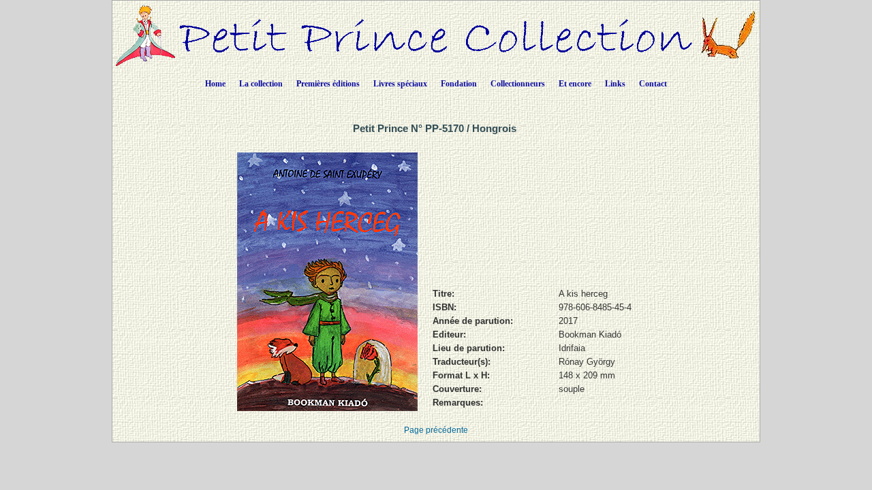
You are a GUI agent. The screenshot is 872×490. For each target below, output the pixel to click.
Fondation (459, 83)
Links (615, 83)
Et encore (575, 83)
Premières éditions (328, 83)
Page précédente (436, 430)
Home (215, 83)
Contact (653, 83)
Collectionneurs (517, 83)
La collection (261, 83)
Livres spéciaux (400, 83)
